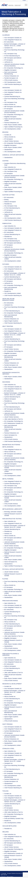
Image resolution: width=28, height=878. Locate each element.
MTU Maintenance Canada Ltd (13, 423)
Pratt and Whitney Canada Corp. (14, 818)
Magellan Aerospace (10, 70)
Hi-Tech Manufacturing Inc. (12, 56)
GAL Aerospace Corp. (10, 53)
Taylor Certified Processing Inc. (13, 127)
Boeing (6, 199)
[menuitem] (25, 5)
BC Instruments (9, 42)
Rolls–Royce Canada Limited (13, 124)
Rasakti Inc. (7, 291)
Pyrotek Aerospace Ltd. (11, 78)
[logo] (11, 5)
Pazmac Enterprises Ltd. (11, 76)
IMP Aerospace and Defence (12, 58)
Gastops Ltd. (8, 533)
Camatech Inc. (8, 48)
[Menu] (25, 5)
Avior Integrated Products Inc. (13, 40)
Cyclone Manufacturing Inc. (12, 96)
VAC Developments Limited (12, 82)
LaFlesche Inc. (8, 62)
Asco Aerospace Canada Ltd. (13, 37)
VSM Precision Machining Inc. (13, 84)
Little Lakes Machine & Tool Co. (13, 419)
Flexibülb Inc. (8, 204)
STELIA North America (11, 80)
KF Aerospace (8, 60)
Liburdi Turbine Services (11, 141)
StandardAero (8, 149)
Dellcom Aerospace (10, 201)
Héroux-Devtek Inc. (10, 104)
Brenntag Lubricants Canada (12, 511)
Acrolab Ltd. (7, 135)
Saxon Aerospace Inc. (10, 435)
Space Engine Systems (11, 321)
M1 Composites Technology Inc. (13, 68)
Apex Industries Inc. (10, 167)
